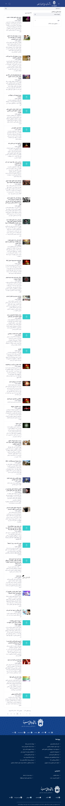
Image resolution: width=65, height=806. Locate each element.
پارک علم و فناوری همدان (29, 754)
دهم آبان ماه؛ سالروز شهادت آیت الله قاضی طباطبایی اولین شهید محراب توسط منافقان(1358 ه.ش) (13, 221)
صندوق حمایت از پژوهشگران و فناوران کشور (50, 749)
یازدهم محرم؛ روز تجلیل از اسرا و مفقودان (13, 297)
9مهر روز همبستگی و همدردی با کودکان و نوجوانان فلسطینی (14, 642)
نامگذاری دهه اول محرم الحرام (14, 399)
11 (10, 714)
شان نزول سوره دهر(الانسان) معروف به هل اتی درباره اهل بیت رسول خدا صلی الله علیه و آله (13, 527)
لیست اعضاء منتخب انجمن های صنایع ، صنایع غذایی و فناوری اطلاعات (13, 110)
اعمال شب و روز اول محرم (15, 382)
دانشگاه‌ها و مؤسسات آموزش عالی (27, 752)
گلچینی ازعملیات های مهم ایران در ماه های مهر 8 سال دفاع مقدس (13, 489)
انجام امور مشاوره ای (16, 128)
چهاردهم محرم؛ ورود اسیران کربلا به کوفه (13, 261)
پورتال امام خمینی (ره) (29, 744)
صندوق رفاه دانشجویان (54, 752)
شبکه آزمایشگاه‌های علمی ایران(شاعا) (52, 757)
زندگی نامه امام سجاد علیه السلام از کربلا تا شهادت (13, 278)
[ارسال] (6, 8)
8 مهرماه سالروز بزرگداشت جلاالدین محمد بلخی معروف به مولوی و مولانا (14, 622)
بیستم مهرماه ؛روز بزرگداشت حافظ (13, 461)
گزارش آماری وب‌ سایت (54, 778)
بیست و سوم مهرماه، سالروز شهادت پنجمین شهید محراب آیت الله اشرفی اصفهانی (13, 442)
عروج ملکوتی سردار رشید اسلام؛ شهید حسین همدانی (14, 479)
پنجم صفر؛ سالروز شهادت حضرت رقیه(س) (14, 18)
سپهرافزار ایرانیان (20, 804)
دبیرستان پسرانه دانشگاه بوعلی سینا (27, 760)
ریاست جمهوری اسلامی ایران (28, 749)
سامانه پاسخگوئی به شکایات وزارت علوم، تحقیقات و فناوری (22, 763)
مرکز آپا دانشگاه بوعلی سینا (29, 757)
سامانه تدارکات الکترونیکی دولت (28, 746)
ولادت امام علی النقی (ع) (15, 677)
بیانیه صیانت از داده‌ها (27, 775)
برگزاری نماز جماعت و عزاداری (14, 333)
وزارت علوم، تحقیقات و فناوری (53, 746)
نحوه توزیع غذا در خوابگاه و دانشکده (14, 96)
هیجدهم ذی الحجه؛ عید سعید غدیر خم (14, 660)
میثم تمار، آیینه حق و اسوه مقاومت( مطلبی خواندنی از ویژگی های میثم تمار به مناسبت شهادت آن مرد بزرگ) (13, 561)
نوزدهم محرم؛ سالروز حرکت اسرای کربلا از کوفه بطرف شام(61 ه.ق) (13, 181)
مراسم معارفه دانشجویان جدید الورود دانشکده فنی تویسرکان (14, 315)
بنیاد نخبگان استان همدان (54, 754)
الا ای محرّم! (18, 423)
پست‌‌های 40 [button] (27, 711)
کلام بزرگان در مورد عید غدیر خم (13, 610)
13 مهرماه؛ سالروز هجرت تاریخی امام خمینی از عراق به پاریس (13, 508)
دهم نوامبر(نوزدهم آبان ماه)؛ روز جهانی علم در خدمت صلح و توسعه (13, 76)
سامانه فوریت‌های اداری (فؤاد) (26, 778)
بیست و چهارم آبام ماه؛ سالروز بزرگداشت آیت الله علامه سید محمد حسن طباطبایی (14, 37)
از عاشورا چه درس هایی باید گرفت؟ (14, 144)
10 (14, 714)
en (6, 4)
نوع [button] (58, 20)
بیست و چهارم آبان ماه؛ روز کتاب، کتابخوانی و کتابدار (13, 57)
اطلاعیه (19, 349)
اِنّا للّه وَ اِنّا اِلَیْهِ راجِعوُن (16, 694)
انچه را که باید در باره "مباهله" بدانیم (14, 544)
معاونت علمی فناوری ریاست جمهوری (52, 763)
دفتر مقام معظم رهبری (54, 744)
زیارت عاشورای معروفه (16, 406)
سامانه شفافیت (56, 775)
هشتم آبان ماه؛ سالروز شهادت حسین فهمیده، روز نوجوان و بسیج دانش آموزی (13, 241)
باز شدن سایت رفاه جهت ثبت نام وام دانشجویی (13, 162)
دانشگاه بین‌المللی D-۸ (54, 760)
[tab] (47, 20)
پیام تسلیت (18, 576)
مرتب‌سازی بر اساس (56, 12)
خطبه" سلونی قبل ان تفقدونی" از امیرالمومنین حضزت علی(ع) (13, 592)
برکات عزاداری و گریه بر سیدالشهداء (13, 364)
